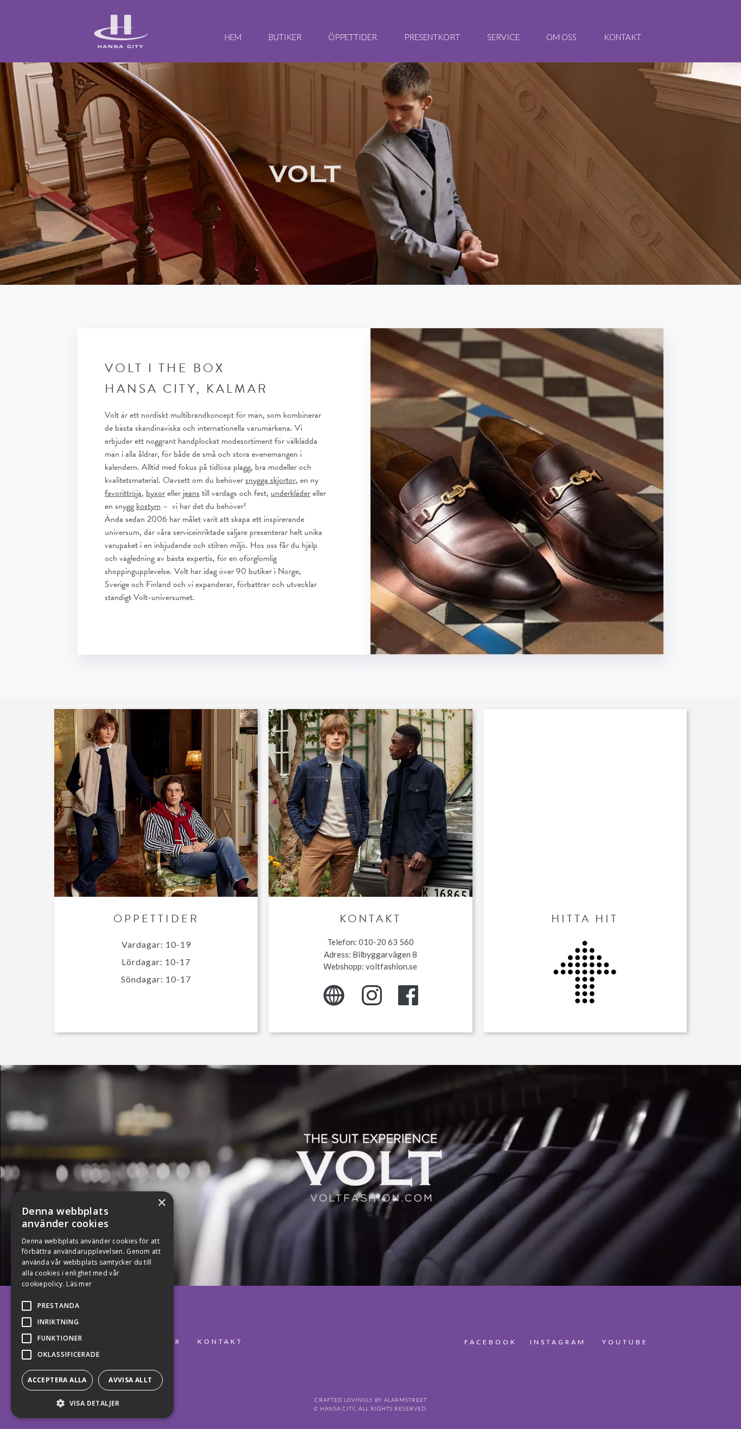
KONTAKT (622, 37)
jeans (191, 493)
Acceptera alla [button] (57, 1380)
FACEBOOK (492, 1342)
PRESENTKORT (432, 37)
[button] (92, 1402)
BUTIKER (285, 37)
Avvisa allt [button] (130, 1380)
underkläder (290, 493)
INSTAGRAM (558, 1342)
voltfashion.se (391, 966)
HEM (233, 37)
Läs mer (79, 1283)
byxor (155, 493)
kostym (148, 506)
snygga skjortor (270, 480)
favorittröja (123, 493)
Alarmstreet (405, 1399)
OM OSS (561, 37)
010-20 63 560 (386, 942)
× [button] (161, 1203)
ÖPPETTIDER (352, 37)
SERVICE (503, 37)
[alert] (92, 1304)
